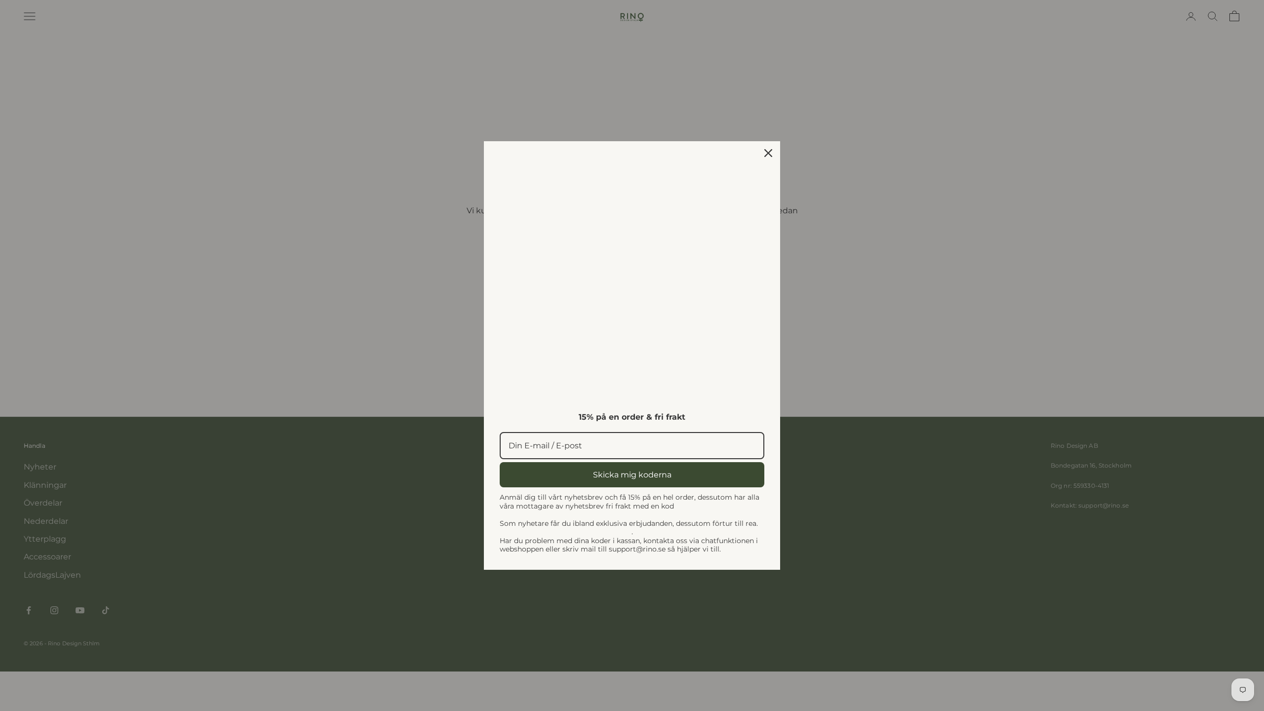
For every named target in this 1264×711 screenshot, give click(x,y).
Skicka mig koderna (632, 474)
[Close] (768, 153)
